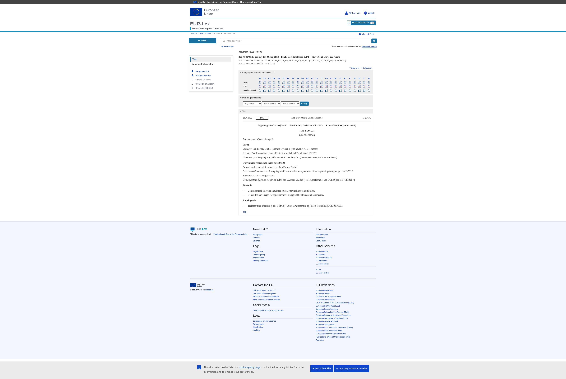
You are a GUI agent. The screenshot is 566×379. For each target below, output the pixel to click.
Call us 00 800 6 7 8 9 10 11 (264, 290)
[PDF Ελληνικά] (288, 86)
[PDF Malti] (331, 86)
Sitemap (256, 241)
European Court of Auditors (327, 309)
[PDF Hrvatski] (307, 86)
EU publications (322, 264)
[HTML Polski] (340, 82)
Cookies (256, 330)
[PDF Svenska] (369, 86)
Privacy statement (260, 261)
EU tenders (320, 254)
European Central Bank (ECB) (328, 306)
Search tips (229, 46)
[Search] (374, 41)
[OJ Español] (264, 90)
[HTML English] (293, 82)
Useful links (321, 241)
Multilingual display (251, 98)
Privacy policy (258, 324)
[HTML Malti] (331, 82)
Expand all (355, 68)
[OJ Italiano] (312, 90)
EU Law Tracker (322, 273)
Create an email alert (204, 84)
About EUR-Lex (322, 234)
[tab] (306, 72)
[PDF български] (260, 86)
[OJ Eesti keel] (283, 90)
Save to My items (203, 80)
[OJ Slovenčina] (354, 90)
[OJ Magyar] (326, 90)
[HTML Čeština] (269, 82)
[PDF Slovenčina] (354, 86)
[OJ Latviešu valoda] (317, 90)
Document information (203, 64)
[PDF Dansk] (274, 86)
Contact (256, 238)
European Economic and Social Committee (333, 315)
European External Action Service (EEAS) (332, 312)
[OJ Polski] (340, 90)
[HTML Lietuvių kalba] (321, 82)
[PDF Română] (350, 86)
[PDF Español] (264, 86)
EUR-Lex (200, 23)
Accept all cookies (321, 368)
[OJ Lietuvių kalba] (321, 90)
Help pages (258, 234)
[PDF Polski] (340, 86)
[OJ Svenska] (369, 90)
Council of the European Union (328, 296)
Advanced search (369, 46)
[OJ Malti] (331, 90)
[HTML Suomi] (364, 82)
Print (371, 34)
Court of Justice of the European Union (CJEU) (335, 303)
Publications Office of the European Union (230, 234)
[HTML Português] (345, 82)
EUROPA (194, 34)
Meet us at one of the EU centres (266, 300)
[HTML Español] (264, 82)
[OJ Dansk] (274, 90)
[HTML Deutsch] (279, 82)
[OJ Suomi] (364, 90)
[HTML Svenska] (369, 82)
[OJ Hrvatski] (307, 90)
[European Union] (197, 285)
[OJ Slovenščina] (359, 90)
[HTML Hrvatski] (307, 82)
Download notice (203, 75)
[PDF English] (293, 86)
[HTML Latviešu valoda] (317, 82)
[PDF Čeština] (269, 86)
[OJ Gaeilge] (302, 90)
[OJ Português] (345, 90)
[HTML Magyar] (326, 82)
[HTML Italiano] (312, 82)
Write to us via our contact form (266, 296)
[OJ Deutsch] (279, 90)
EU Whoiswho (321, 261)
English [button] (371, 13)
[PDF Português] (345, 86)
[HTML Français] (298, 82)
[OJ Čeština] (269, 90)
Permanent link (202, 71)
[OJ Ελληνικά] (288, 90)
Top (244, 211)
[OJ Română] (350, 90)
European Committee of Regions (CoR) (332, 318)
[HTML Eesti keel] (283, 82)
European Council (323, 293)
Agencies (320, 340)
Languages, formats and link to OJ (258, 72)
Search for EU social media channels (268, 310)
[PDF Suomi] (364, 86)
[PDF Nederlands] (336, 86)
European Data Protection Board (329, 331)
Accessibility (258, 258)
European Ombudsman (325, 324)
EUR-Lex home (205, 34)
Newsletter (320, 238)
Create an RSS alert (204, 88)
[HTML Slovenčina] (354, 82)
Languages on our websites (264, 321)
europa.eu (209, 290)
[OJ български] (260, 90)
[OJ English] (293, 90)
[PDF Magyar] (326, 86)
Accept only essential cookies (351, 368)
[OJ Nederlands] (336, 90)
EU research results (324, 258)
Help (363, 34)
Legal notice (258, 251)
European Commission (325, 300)
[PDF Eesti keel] (283, 86)
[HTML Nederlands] (336, 82)
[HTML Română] (350, 82)
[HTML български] (260, 82)
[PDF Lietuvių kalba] (321, 86)
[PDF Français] (298, 86)
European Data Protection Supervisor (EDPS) (334, 327)
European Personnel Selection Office (331, 334)
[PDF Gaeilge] (302, 86)
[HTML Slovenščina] (359, 82)
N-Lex (318, 270)
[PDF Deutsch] (279, 86)
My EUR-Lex (354, 13)
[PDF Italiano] (312, 86)
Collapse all (367, 68)
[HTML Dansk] (274, 82)
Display (304, 104)
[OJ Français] (298, 90)
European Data (322, 251)
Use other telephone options (264, 293)
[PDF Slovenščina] (359, 86)
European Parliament (324, 290)
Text (194, 59)
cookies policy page (250, 367)
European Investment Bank (327, 321)
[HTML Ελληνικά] (288, 82)
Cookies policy (259, 254)
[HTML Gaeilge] (302, 82)
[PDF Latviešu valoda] (317, 86)
